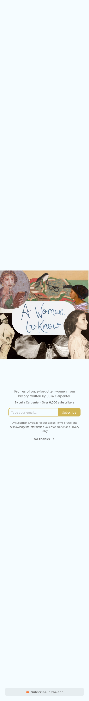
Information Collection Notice (47, 427)
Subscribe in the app (47, 692)
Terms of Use (64, 423)
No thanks (42, 439)
